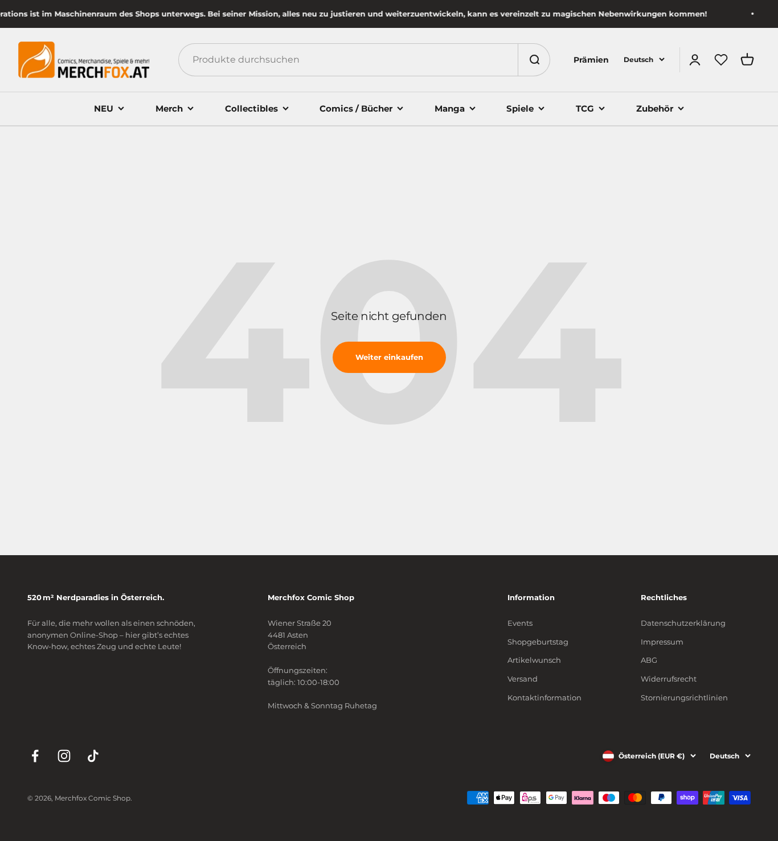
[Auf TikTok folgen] (93, 756)
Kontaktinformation (544, 697)
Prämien (591, 60)
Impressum (662, 641)
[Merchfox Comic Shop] (83, 60)
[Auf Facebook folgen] (35, 756)
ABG (649, 659)
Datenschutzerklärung (683, 622)
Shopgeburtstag (537, 641)
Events (520, 622)
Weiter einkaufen (389, 357)
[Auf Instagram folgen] (64, 756)
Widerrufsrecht (669, 678)
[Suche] (534, 60)
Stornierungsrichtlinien (684, 697)
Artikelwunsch (534, 659)
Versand (522, 678)
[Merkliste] (721, 59)
